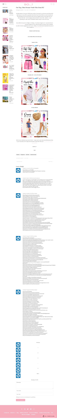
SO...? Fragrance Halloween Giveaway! (11, 29)
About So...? (12, 412)
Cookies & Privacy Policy (44, 412)
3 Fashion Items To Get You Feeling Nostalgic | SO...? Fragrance (11, 38)
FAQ (52, 412)
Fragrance (23, 154)
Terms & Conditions (33, 412)
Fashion (18, 154)
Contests (33, 414)
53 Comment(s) (32, 10)
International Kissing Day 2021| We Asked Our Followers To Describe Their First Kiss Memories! (11, 89)
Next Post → (51, 161)
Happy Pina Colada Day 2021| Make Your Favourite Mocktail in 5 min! (11, 76)
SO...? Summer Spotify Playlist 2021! (11, 47)
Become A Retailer (26, 414)
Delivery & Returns (24, 412)
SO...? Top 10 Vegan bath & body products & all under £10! (11, 67)
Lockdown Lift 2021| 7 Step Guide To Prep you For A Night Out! (11, 58)
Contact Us (6, 412)
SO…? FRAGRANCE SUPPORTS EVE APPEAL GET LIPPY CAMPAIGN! (11, 20)
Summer (27, 154)
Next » (38, 373)
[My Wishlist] (51, 4)
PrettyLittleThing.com (20, 24)
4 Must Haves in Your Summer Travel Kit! (11, 12)
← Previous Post (19, 161)
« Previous (38, 342)
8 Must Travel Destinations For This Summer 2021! (11, 99)
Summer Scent (33, 154)
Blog (18, 412)
